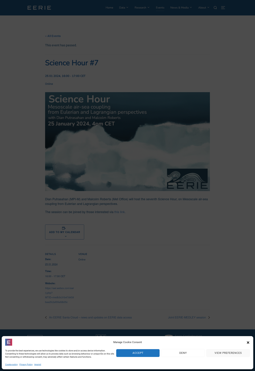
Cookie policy (11, 364)
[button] (248, 342)
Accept (138, 353)
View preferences (228, 353)
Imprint (37, 364)
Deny (183, 353)
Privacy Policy (26, 364)
